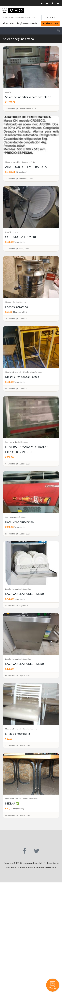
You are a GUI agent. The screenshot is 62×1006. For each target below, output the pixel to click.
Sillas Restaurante (30, 729)
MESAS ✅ (12, 803)
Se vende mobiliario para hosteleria (28, 97)
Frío (6, 442)
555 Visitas (10, 534)
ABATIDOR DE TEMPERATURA (26, 166)
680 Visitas (10, 815)
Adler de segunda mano (18, 39)
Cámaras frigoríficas (18, 517)
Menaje (8, 302)
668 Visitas (10, 675)
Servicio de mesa (19, 302)
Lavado (8, 589)
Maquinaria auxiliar (12, 162)
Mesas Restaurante (30, 799)
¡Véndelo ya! (51, 23)
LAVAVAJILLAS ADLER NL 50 (24, 593)
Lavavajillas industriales (22, 589)
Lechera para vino (16, 306)
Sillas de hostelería (17, 733)
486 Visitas (10, 389)
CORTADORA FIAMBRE (21, 236)
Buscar (51, 17)
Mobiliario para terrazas (32, 372)
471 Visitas (10, 464)
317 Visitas (10, 179)
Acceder (10, 23)
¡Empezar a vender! (29, 23)
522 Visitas (10, 745)
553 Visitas (10, 605)
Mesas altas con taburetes (22, 376)
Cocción (8, 92)
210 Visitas (10, 109)
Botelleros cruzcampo (19, 521)
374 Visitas (10, 249)
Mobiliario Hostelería (13, 372)
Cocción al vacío (28, 162)
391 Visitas (10, 319)
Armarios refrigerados (19, 442)
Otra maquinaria (11, 232)
